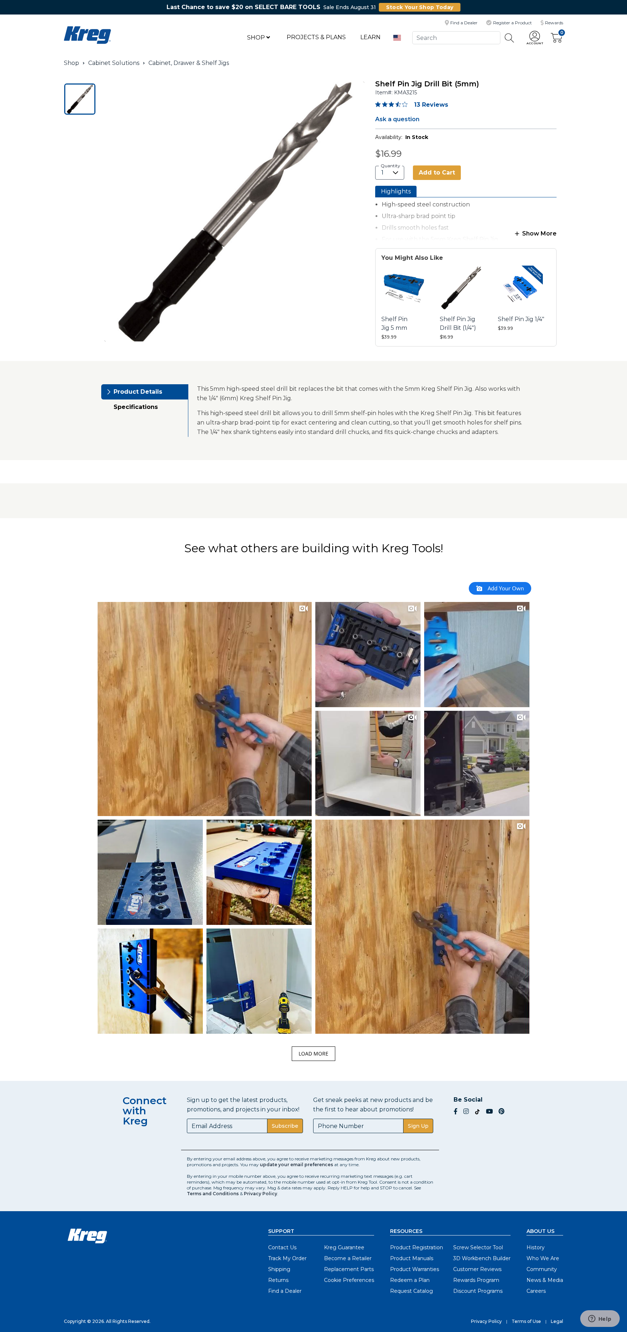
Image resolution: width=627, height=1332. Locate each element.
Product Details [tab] (138, 391)
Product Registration (416, 1247)
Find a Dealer (285, 1291)
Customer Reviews (477, 1269)
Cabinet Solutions (113, 63)
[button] (535, 38)
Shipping (279, 1269)
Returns (278, 1280)
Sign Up (418, 1126)
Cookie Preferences (349, 1280)
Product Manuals (411, 1258)
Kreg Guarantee (344, 1247)
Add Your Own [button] (505, 588)
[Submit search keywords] (509, 38)
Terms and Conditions (213, 1193)
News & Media (544, 1280)
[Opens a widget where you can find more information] (600, 1319)
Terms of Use (526, 1321)
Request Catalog (411, 1291)
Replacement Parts (349, 1269)
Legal (557, 1321)
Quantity (390, 165)
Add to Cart (437, 172)
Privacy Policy (260, 1193)
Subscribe (285, 1126)
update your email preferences (296, 1164)
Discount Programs (478, 1291)
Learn (370, 37)
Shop (256, 37)
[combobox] (456, 37)
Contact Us (282, 1247)
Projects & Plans (316, 37)
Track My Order (287, 1258)
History (535, 1247)
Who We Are (542, 1258)
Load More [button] (313, 1053)
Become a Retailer (348, 1258)
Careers (536, 1291)
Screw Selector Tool (478, 1247)
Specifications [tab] (136, 406)
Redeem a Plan (410, 1280)
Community (541, 1269)
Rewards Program (476, 1280)
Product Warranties (414, 1269)
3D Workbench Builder (482, 1258)
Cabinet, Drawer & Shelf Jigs (188, 63)
